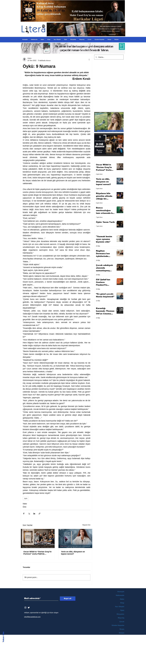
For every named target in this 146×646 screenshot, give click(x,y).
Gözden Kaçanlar (118, 625)
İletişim (121, 633)
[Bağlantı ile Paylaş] (39, 514)
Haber (25, 503)
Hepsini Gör (86, 525)
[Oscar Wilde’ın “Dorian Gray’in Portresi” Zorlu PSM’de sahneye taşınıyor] (38, 538)
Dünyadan (120, 614)
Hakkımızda (120, 595)
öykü (25, 498)
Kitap (122, 603)
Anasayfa (120, 591)
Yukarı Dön (3, 637)
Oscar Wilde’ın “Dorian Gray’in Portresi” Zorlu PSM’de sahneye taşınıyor (37, 553)
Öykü (24, 506)
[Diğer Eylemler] (89, 59)
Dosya (122, 629)
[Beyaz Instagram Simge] (25, 607)
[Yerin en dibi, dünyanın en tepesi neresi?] (75, 538)
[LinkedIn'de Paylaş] (34, 514)
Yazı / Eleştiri (119, 606)
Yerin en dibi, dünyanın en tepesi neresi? (73, 553)
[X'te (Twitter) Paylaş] (29, 514)
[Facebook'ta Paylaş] (24, 514)
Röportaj (121, 618)
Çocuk (121, 621)
